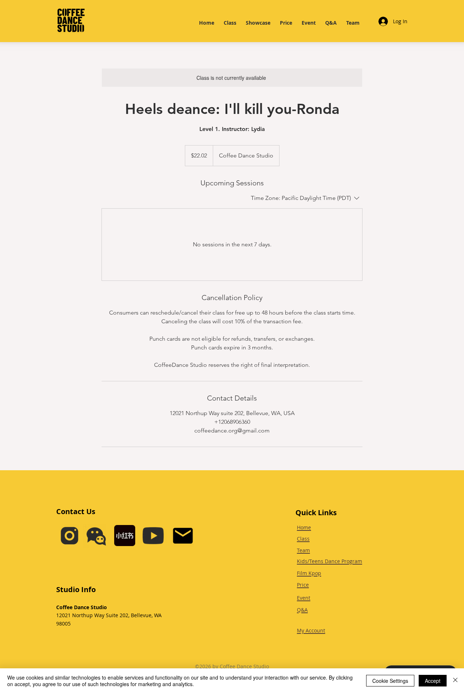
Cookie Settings (390, 680)
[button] (96, 536)
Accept (432, 680)
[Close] (455, 680)
